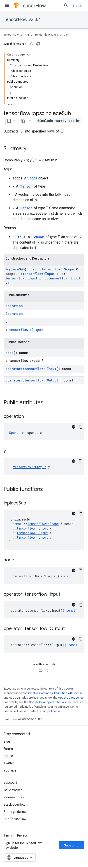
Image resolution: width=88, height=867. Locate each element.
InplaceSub (15, 269)
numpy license (51, 711)
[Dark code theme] (73, 426)
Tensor (26, 186)
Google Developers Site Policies (50, 702)
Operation (14, 313)
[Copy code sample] (80, 426)
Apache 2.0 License (70, 697)
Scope (32, 178)
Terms (8, 835)
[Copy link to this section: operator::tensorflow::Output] (69, 629)
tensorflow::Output (26, 330)
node (9, 353)
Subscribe (72, 845)
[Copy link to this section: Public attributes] (47, 403)
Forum (8, 749)
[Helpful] (31, 43)
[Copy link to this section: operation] (28, 416)
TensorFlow (11, 34)
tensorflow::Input (39, 274)
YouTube (10, 770)
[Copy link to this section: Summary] (30, 149)
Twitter (9, 763)
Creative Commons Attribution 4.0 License (55, 693)
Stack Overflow (14, 804)
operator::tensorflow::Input (30, 369)
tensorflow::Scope (58, 269)
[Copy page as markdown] (23, 121)
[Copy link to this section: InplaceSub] (30, 503)
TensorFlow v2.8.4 (22, 19)
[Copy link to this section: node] (18, 560)
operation (14, 306)
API (27, 34)
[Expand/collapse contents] (28, 54)
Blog (7, 741)
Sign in (77, 5)
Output (19, 237)
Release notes (14, 797)
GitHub (8, 756)
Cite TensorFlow (15, 819)
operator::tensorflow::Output (31, 380)
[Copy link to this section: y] (10, 451)
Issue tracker (13, 790)
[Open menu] (7, 5)
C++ (66, 34)
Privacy (22, 835)
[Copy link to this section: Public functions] (47, 489)
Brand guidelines (15, 812)
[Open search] (66, 5)
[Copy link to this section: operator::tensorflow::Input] (64, 594)
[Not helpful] (38, 43)
